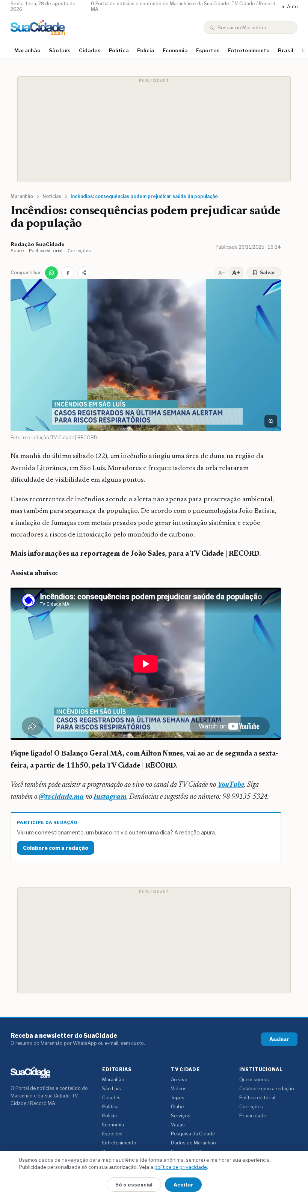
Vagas (178, 1124)
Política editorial (45, 250)
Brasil (285, 50)
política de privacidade (180, 1167)
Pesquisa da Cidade (193, 1134)
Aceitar (183, 1185)
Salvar (267, 272)
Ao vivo (179, 1079)
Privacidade (252, 1115)
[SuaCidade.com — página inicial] (38, 27)
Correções (79, 250)
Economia (175, 50)
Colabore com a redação (55, 848)
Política (119, 50)
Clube (177, 1106)
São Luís (60, 50)
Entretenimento (249, 50)
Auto (289, 6)
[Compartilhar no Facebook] (67, 272)
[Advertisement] (154, 129)
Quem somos (254, 1079)
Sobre (17, 250)
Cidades (90, 50)
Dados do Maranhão (193, 1143)
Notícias (51, 196)
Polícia (145, 50)
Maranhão (27, 50)
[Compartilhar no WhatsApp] (51, 272)
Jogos (177, 1097)
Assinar (279, 1039)
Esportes (208, 50)
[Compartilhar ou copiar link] (83, 272)
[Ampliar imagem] (270, 421)
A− (221, 273)
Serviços (180, 1115)
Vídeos (179, 1088)
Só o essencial (133, 1185)
